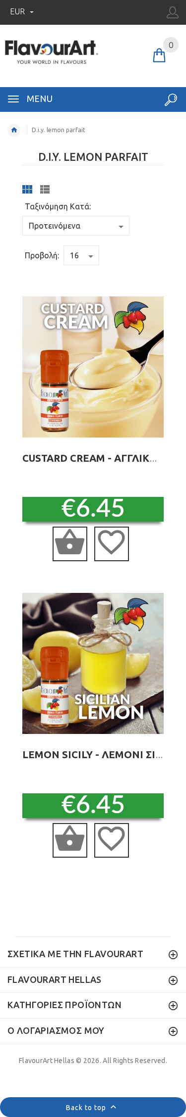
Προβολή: (42, 255)
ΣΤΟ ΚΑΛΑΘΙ (70, 544)
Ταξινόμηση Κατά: (58, 206)
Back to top (87, 1108)
